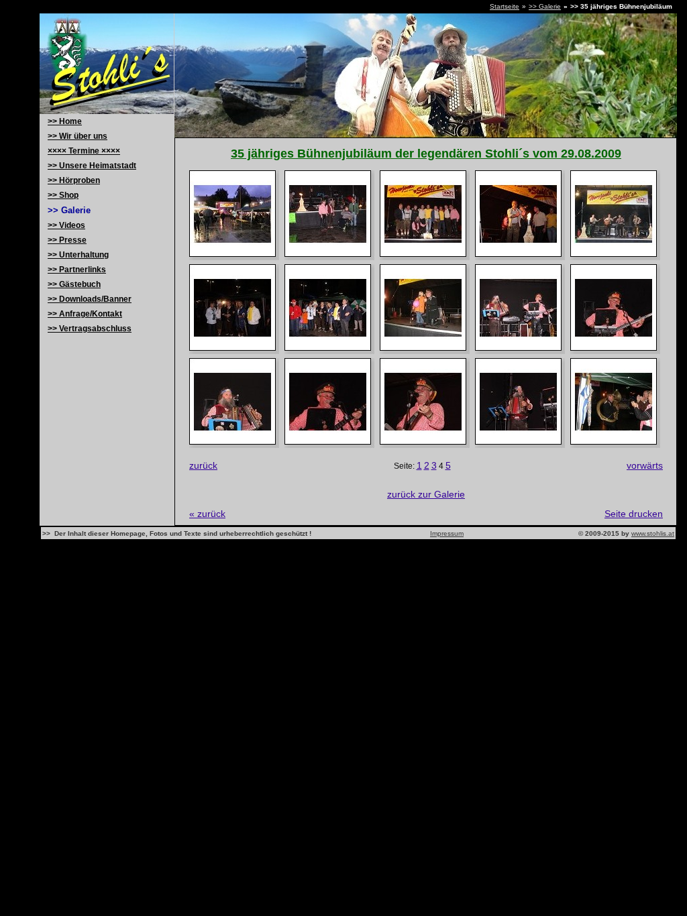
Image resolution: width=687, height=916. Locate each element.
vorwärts (645, 465)
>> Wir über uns (77, 136)
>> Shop (63, 195)
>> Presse (67, 240)
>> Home (65, 121)
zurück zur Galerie (426, 494)
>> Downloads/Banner (89, 299)
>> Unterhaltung (78, 255)
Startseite (504, 6)
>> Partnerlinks (77, 269)
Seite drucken (633, 513)
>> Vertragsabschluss (89, 328)
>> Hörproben (74, 180)
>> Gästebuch (74, 284)
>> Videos (66, 225)
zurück (203, 465)
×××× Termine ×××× (84, 151)
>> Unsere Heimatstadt (92, 165)
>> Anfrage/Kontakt (85, 314)
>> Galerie (545, 6)
